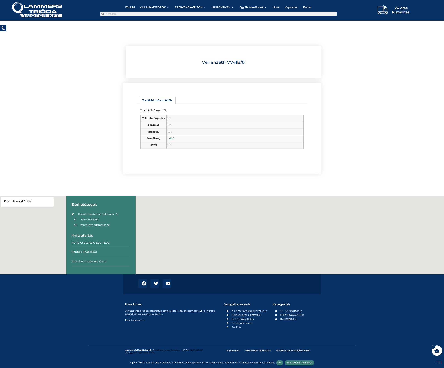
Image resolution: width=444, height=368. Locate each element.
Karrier (307, 7)
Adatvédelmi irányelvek (300, 362)
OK (279, 362)
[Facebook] (142, 283)
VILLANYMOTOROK (153, 7)
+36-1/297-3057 (196, 350)
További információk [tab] (157, 100)
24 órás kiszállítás (400, 10)
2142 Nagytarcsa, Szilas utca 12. (169, 350)
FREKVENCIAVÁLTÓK (188, 7)
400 (171, 138)
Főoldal (130, 7)
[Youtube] (167, 283)
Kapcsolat (291, 7)
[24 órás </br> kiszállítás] (381, 10)
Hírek (276, 7)
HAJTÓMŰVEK (221, 7)
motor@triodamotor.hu (144, 352)
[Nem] (438, 362)
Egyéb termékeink (252, 7)
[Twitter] (154, 283)
